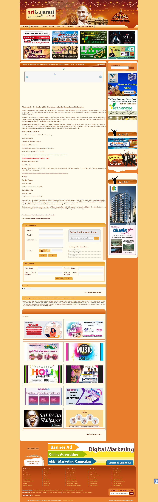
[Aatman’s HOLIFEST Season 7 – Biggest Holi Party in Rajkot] (84, 382)
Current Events (26, 495)
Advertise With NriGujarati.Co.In (41, 490)
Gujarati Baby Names (72, 483)
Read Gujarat (116, 472)
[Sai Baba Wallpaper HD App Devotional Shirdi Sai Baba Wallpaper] (43, 426)
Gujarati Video (116, 475)
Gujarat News (74, 256)
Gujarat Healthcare (76, 492)
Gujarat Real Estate (76, 253)
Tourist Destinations (38, 215)
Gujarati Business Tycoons (74, 485)
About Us (25, 472)
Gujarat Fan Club (28, 485)
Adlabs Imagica (36, 218)
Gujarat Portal (26, 492)
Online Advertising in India (84, 26)
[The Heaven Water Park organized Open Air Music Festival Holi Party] (84, 360)
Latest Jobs (93, 470)
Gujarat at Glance (117, 485)
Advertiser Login (94, 485)
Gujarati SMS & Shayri (119, 481)
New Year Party (45, 218)
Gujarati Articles (117, 483)
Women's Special (71, 479)
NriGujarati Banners (95, 475)
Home (24, 470)
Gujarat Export (57, 492)
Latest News (70, 475)
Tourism (44, 26)
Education (70, 26)
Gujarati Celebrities (72, 481)
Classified (25, 26)
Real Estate (35, 26)
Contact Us (59, 490)
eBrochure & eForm (28, 481)
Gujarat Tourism (66, 492)
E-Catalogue (93, 477)
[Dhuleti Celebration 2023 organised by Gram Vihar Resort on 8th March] (43, 360)
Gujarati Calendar (117, 479)
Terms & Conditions (67, 500)
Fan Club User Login (68, 490)
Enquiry (53, 490)
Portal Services (27, 475)
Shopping (46, 485)
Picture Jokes (93, 472)
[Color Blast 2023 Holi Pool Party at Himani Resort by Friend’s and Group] (84, 338)
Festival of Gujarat (117, 477)
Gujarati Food (93, 483)
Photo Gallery (27, 479)
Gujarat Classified (75, 250)
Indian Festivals (49, 215)
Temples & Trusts (71, 477)
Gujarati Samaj (117, 470)
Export (51, 26)
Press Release (27, 477)
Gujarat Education (87, 492)
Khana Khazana (71, 470)
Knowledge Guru (71, 472)
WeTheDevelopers (128, 500)
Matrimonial (47, 483)
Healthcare (60, 26)
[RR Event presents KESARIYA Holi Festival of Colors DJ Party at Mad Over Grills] (43, 382)
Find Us (25, 483)
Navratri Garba (94, 481)
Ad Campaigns (94, 479)
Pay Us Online (79, 490)
